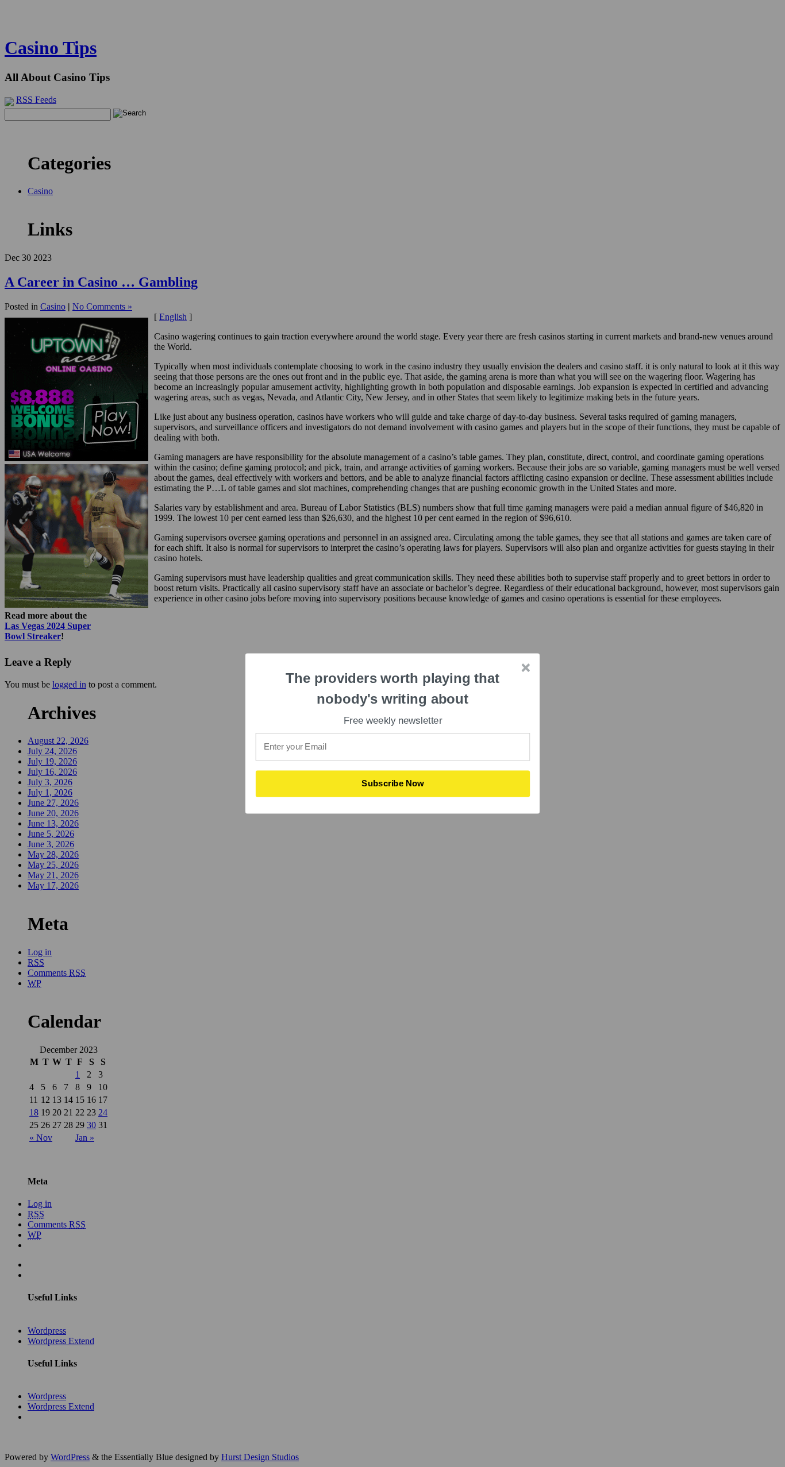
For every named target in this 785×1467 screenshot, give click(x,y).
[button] (393, 688)
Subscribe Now (393, 783)
